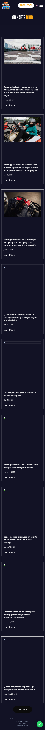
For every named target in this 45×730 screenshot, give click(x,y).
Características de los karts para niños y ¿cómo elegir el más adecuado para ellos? (19, 615)
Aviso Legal (22, 723)
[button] (22, 709)
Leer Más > (9, 105)
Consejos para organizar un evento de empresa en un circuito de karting (20, 540)
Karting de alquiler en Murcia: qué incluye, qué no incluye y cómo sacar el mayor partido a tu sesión (20, 243)
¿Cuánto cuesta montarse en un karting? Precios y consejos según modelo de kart (20, 317)
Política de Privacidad (22, 721)
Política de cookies (22, 725)
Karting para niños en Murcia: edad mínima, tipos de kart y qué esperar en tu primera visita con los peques (21, 168)
